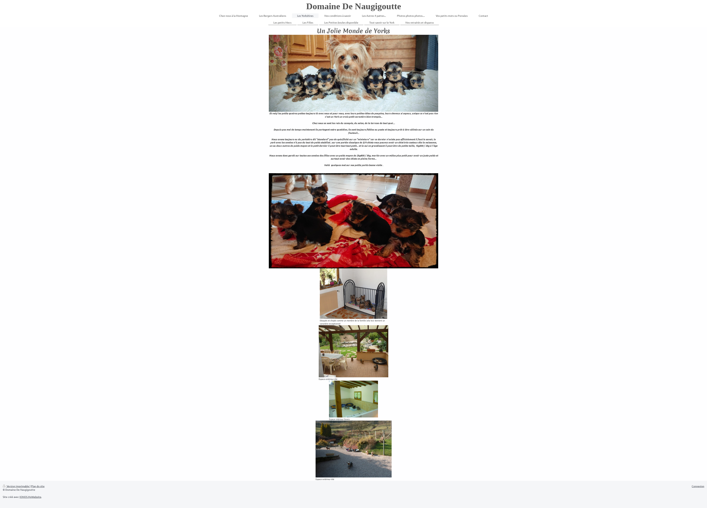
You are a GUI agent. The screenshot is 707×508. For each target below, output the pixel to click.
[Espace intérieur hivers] (353, 399)
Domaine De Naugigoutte (353, 6)
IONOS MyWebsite (30, 496)
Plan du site (38, 486)
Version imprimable (18, 486)
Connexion (698, 486)
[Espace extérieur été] (353, 351)
